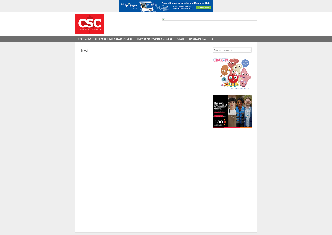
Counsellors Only (197, 39)
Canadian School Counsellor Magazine (113, 39)
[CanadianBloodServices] (232, 73)
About (88, 39)
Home (79, 39)
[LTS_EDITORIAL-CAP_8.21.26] (209, 23)
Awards (180, 39)
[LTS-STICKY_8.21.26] (166, 5)
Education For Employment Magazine (154, 39)
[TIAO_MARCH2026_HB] (232, 111)
